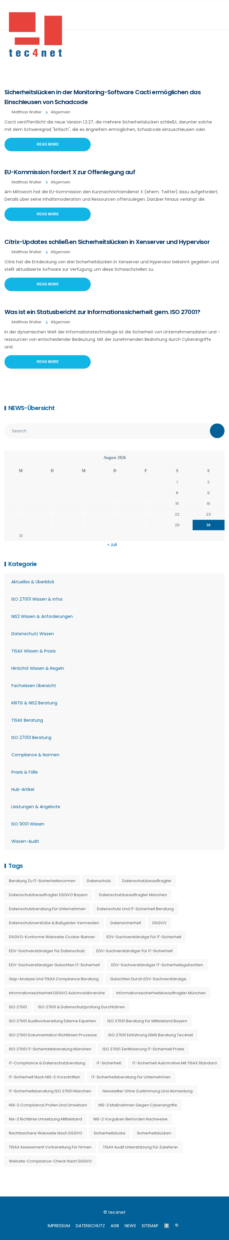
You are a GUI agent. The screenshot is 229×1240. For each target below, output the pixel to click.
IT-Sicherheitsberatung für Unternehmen (131, 1077)
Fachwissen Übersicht (33, 686)
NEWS (130, 1226)
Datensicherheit (125, 923)
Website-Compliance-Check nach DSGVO (50, 1161)
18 (52, 514)
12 (83, 503)
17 (20, 514)
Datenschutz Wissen (32, 634)
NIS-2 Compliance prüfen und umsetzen (48, 1105)
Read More (48, 144)
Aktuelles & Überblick (32, 582)
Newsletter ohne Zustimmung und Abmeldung (148, 1091)
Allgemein (60, 112)
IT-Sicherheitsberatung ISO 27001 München (50, 1091)
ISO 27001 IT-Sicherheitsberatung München (50, 1049)
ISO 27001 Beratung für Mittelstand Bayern (147, 1021)
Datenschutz (99, 881)
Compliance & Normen (35, 755)
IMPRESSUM (59, 1226)
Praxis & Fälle (24, 772)
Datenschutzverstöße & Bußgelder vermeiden (54, 923)
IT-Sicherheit (109, 1063)
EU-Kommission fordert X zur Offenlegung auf (69, 172)
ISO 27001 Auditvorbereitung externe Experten (52, 1021)
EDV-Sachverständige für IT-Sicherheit (143, 937)
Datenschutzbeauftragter (146, 881)
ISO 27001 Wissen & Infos (37, 599)
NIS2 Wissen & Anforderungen (42, 616)
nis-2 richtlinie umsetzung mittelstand (45, 1119)
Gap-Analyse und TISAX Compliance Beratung (54, 979)
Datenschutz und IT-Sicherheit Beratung (135, 909)
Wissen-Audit (25, 841)
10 (20, 503)
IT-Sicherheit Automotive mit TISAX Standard (174, 1063)
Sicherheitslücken (154, 1133)
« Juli (112, 545)
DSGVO (159, 923)
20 (114, 514)
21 (146, 514)
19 (83, 514)
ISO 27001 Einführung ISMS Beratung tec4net (150, 1035)
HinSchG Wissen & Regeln (37, 668)
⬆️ (166, 1226)
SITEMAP (150, 1226)
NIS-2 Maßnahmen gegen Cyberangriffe (137, 1105)
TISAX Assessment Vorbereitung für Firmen (50, 1147)
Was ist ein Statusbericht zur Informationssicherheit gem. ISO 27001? (102, 312)
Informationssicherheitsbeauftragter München (161, 993)
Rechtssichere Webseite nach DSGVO (45, 1133)
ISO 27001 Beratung (31, 737)
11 (52, 503)
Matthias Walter (27, 112)
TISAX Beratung (27, 720)
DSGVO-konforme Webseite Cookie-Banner (52, 937)
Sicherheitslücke (110, 1133)
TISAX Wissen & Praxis (33, 651)
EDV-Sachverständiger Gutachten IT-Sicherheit (54, 965)
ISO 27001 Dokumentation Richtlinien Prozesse (53, 1035)
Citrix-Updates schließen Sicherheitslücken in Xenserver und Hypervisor (107, 242)
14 (146, 503)
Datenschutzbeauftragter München (133, 895)
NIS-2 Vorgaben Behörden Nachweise (130, 1119)
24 (20, 525)
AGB (115, 1226)
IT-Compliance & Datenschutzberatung (47, 1063)
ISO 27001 (18, 1007)
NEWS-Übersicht (31, 408)
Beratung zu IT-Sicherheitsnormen (42, 881)
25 (52, 525)
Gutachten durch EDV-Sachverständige (148, 979)
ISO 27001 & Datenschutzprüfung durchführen (81, 1007)
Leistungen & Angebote (35, 807)
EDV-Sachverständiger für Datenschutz (47, 951)
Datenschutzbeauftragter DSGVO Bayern (48, 895)
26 (83, 525)
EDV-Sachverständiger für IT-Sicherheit (134, 951)
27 (114, 525)
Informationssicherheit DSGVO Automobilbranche (57, 993)
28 (145, 525)
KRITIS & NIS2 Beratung (34, 703)
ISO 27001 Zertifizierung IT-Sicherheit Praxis (143, 1049)
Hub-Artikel (22, 789)
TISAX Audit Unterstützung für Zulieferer (140, 1147)
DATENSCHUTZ (90, 1226)
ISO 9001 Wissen (27, 824)
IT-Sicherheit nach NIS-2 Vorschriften (44, 1077)
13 (115, 503)
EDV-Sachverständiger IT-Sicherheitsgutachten (157, 965)
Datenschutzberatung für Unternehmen (47, 909)
